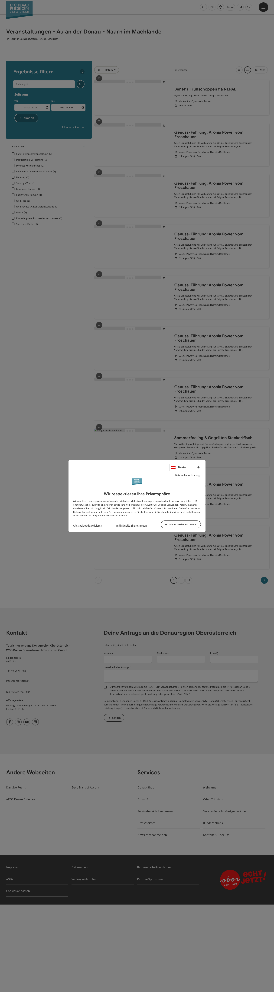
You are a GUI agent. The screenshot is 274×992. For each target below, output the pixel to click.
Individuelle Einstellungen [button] (131, 525)
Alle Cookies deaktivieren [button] (87, 525)
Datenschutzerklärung (187, 475)
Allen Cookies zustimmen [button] (183, 524)
